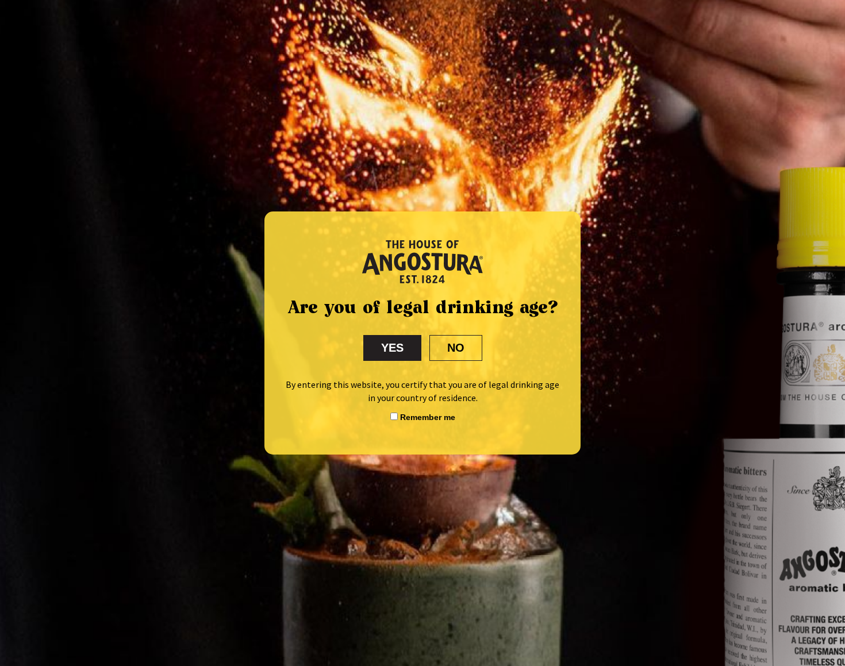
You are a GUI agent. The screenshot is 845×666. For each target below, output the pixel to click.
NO (455, 347)
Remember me (426, 417)
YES (392, 347)
